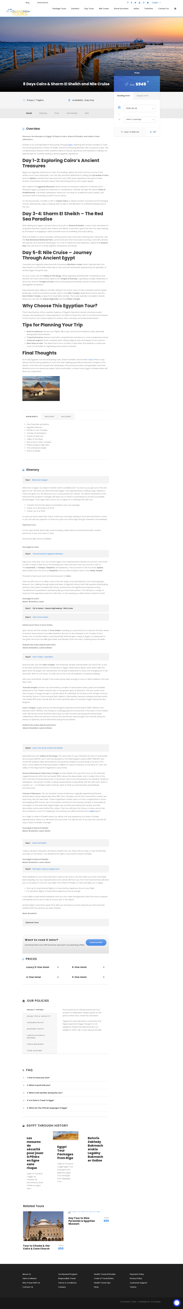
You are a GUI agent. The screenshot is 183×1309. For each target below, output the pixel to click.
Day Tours (89, 8)
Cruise (90, 359)
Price (57, 113)
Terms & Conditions (67, 1282)
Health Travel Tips (102, 1282)
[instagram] (143, 2)
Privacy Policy (136, 1278)
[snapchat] (148, 2)
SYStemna (156, 1302)
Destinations (42, 2)
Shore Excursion (121, 8)
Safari (136, 8)
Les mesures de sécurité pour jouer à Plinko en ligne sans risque (35, 1153)
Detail (29, 113)
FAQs (96, 1287)
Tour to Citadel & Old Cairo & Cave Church (36, 1247)
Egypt (70, 145)
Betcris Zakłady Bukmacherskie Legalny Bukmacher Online (95, 1149)
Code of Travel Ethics (104, 1278)
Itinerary (43, 113)
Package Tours (59, 8)
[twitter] (135, 2)
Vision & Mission (29, 1278)
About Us (26, 1274)
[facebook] (127, 2)
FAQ (87, 113)
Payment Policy (137, 1274)
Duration (75, 8)
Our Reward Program (67, 1274)
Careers (62, 1287)
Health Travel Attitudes (105, 1274)
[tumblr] (131, 2)
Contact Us (163, 8)
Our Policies (72, 113)
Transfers (148, 8)
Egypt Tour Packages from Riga (65, 1152)
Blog (27, 2)
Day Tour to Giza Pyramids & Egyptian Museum (81, 1221)
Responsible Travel (67, 1278)
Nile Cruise (104, 8)
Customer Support (138, 1282)
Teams (133, 1287)
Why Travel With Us (31, 1282)
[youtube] (139, 2)
